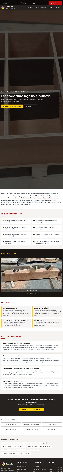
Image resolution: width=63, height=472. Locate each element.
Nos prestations (40, 7)
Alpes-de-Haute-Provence (51, 198)
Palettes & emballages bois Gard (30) (14, 446)
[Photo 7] (35, 293)
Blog (50, 7)
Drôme (34, 198)
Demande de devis (54, 2)
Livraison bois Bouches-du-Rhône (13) (34, 443)
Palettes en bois (21, 466)
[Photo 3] (30, 293)
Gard (29, 198)
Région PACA (36, 466)
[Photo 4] (31, 293)
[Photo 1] (27, 293)
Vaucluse (38, 196)
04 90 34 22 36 (25, 2)
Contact (57, 7)
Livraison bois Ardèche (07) (30, 450)
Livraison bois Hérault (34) (11, 450)
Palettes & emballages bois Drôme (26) (39, 446)
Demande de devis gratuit (12, 106)
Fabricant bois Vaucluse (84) (11, 443)
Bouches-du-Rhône (21, 198)
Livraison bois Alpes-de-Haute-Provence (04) (16, 453)
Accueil (30, 7)
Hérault (39, 198)
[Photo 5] (32, 293)
